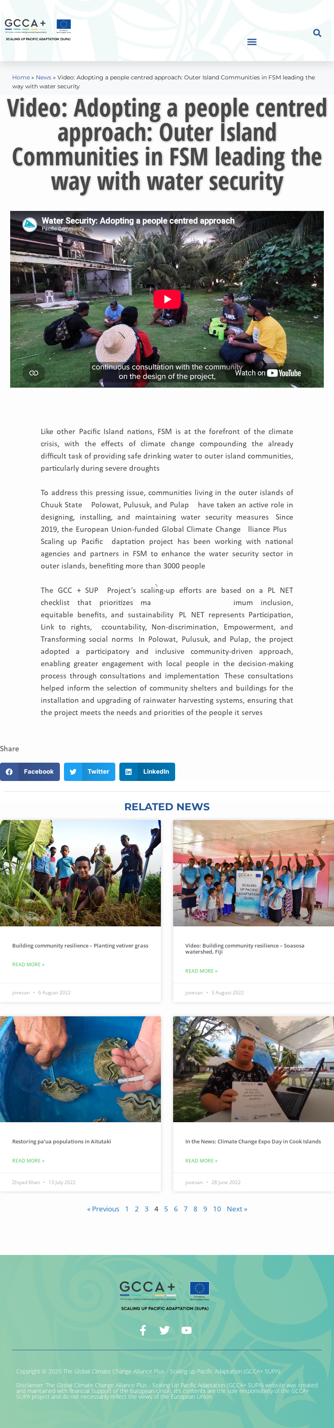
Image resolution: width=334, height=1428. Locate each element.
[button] (252, 42)
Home (21, 77)
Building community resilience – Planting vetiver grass (80, 945)
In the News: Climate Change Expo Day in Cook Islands (253, 1141)
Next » (237, 1208)
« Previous (103, 1208)
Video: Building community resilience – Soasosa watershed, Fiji (245, 949)
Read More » (28, 964)
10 (217, 1208)
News (43, 77)
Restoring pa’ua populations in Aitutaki (61, 1141)
